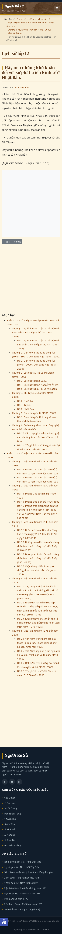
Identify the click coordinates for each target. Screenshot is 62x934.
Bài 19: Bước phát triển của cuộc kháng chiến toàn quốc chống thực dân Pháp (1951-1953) (38, 558)
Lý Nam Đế (9, 834)
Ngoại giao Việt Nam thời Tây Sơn (21, 867)
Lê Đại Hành (10, 803)
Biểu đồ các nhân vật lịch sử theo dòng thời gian (28, 872)
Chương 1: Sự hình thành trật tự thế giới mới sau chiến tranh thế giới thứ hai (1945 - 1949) (35, 332)
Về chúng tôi (19, 929)
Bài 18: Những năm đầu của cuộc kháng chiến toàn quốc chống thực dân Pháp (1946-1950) (38, 546)
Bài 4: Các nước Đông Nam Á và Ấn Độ (37, 384)
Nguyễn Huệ (10, 818)
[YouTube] (12, 782)
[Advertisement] (31, 203)
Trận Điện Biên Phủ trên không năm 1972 (25, 888)
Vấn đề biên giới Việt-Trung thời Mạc (22, 861)
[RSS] (19, 782)
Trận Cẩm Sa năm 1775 (16, 898)
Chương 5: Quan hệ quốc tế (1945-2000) (34, 413)
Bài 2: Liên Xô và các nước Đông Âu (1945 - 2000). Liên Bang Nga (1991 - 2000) (37, 364)
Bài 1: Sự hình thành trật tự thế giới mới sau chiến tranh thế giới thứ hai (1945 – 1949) (38, 344)
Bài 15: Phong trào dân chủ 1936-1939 (38, 501)
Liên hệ (45, 929)
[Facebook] (5, 782)
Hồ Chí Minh (10, 824)
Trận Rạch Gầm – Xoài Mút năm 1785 (23, 904)
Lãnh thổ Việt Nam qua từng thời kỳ (22, 909)
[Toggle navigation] (57, 8)
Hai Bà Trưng (10, 808)
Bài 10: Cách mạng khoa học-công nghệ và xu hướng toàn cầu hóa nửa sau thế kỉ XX (38, 437)
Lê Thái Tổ (9, 829)
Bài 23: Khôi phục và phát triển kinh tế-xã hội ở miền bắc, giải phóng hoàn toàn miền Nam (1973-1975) (38, 622)
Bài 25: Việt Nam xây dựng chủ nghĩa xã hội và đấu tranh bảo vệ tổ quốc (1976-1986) (38, 655)
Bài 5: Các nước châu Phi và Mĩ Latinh (37, 388)
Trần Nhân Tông (12, 813)
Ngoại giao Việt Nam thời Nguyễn (21, 882)
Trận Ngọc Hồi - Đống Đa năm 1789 (22, 893)
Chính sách (33, 929)
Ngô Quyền (9, 797)
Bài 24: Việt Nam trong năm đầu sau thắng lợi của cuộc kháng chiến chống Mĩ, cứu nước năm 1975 (37, 642)
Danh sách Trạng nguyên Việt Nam (22, 877)
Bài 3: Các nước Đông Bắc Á (32, 380)
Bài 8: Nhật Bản (22, 87)
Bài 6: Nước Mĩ (25, 400)
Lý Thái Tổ (9, 840)
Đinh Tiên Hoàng (12, 845)
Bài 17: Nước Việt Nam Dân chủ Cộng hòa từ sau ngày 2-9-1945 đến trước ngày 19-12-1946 (37, 534)
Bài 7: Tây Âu (24, 404)
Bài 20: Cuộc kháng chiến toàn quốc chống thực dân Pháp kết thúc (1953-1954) (37, 570)
